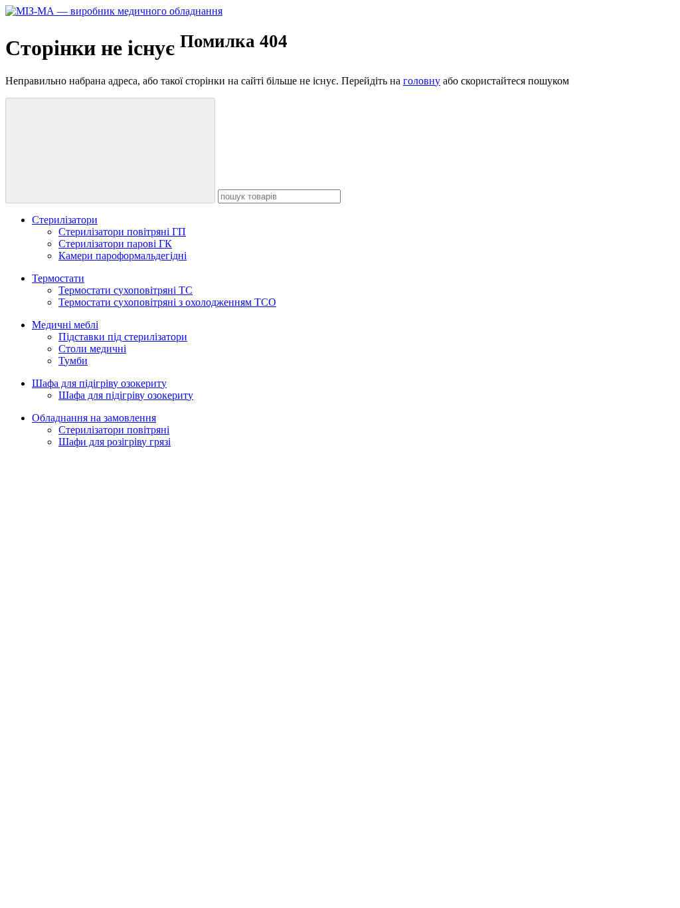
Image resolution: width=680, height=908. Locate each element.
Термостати (58, 278)
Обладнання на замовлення (94, 417)
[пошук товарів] (110, 150)
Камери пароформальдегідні (122, 255)
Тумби (73, 360)
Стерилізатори (65, 219)
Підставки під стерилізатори (122, 336)
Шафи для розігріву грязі (114, 441)
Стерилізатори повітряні (113, 429)
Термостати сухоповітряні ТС (125, 290)
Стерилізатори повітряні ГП (122, 231)
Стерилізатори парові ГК (115, 243)
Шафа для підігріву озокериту (99, 383)
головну (421, 80)
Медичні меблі (65, 324)
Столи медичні (92, 348)
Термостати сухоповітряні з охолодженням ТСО (167, 302)
